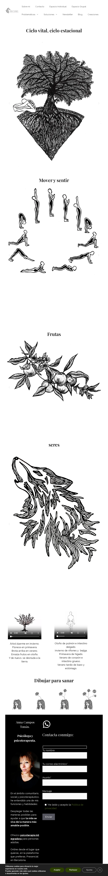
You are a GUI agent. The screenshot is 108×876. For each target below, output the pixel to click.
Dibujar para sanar (54, 680)
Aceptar (57, 870)
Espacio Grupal (79, 6)
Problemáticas (28, 14)
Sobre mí (26, 6)
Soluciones (49, 14)
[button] (9, 103)
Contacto (39, 6)
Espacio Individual (58, 6)
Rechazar (73, 870)
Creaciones (93, 14)
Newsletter (68, 14)
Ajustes (89, 870)
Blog (80, 14)
